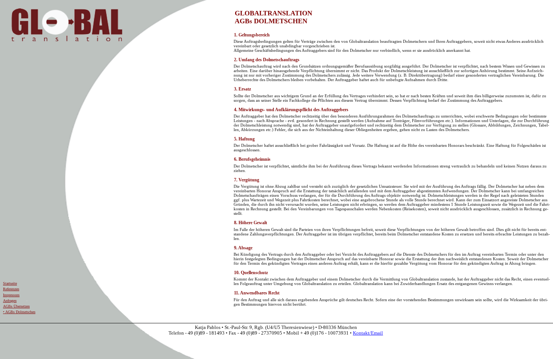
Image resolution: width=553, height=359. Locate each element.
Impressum (11, 295)
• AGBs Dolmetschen (19, 312)
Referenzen (11, 289)
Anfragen (10, 301)
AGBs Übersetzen (16, 306)
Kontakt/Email (368, 333)
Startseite (10, 283)
